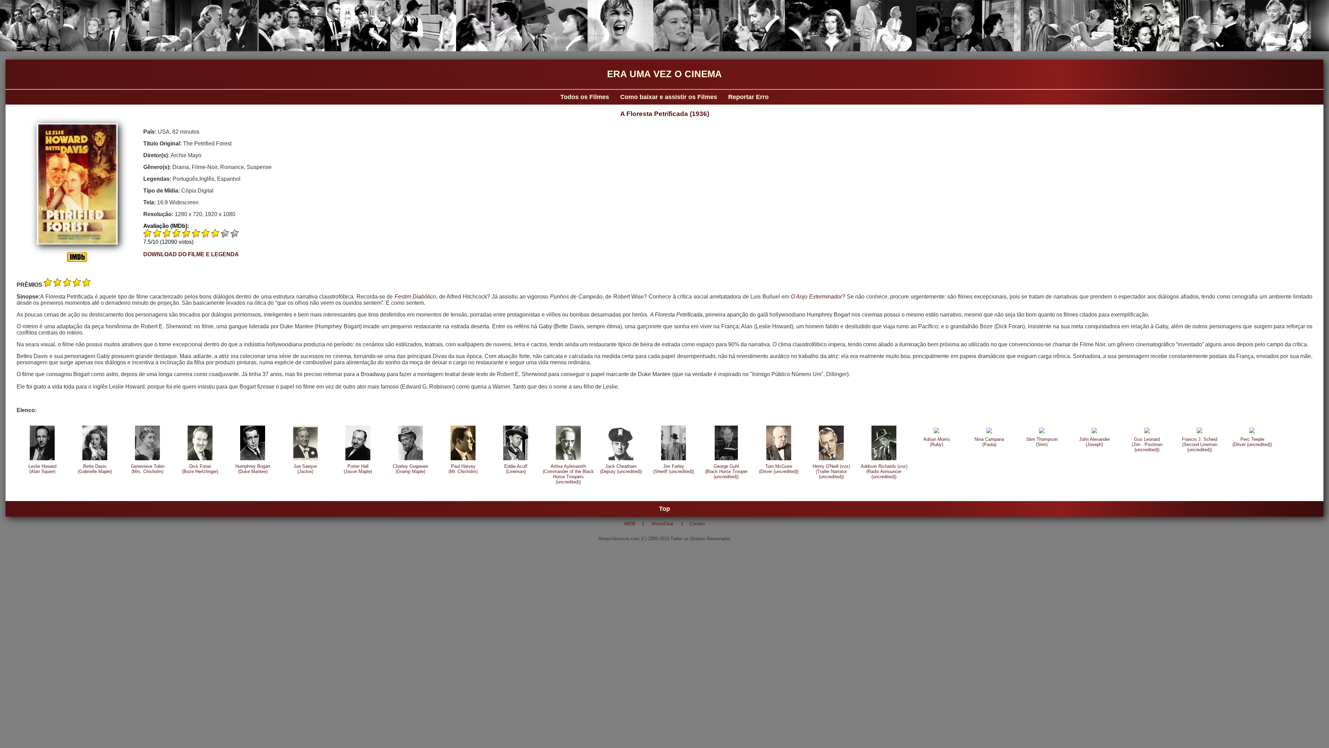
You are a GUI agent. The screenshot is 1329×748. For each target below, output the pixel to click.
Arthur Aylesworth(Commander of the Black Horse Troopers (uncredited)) (568, 474)
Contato (697, 523)
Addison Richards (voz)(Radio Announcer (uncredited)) (884, 471)
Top (664, 508)
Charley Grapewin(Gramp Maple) (410, 469)
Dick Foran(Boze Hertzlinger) (200, 469)
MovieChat (662, 523)
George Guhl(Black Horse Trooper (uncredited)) (726, 471)
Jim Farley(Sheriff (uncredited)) (673, 469)
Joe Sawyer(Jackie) (305, 469)
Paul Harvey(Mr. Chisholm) (463, 469)
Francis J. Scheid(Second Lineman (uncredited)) (1199, 444)
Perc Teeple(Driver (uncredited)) (1252, 442)
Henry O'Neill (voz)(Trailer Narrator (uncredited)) (831, 471)
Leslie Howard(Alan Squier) (42, 469)
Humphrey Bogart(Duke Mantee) (252, 469)
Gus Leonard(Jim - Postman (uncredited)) (1147, 444)
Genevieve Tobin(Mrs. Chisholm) (147, 469)
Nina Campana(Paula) (989, 442)
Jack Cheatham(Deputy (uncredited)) (621, 469)
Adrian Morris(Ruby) (936, 442)
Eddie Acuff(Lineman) (515, 469)
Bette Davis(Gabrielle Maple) (95, 469)
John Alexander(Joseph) (1094, 442)
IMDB (629, 523)
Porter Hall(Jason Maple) (358, 469)
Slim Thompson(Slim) (1042, 442)
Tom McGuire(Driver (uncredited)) (778, 469)
